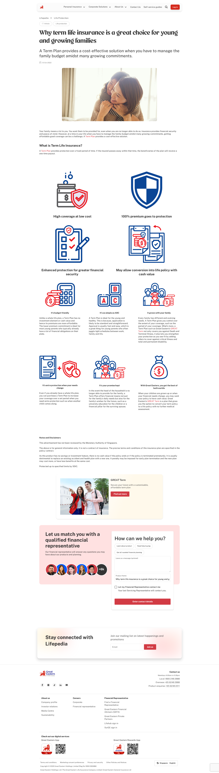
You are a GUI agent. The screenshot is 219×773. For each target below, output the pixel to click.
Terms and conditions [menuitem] (48, 762)
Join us (150, 647)
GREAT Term (153, 401)
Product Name (121, 576)
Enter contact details (143, 601)
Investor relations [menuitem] (49, 706)
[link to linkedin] (61, 685)
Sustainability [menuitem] (47, 715)
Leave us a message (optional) (127, 558)
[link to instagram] (48, 685)
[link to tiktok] (54, 685)
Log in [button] (175, 7)
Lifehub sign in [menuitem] (111, 723)
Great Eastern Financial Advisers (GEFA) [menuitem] (115, 710)
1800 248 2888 (172, 679)
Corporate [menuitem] (77, 702)
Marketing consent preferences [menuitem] (72, 762)
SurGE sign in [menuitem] (110, 727)
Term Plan (90, 136)
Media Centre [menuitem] (47, 711)
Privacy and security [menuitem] (95, 762)
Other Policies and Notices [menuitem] (116, 762)
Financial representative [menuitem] (84, 706)
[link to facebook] (42, 685)
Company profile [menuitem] (49, 702)
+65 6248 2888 (172, 682)
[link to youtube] (67, 685)
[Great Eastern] (41, 7)
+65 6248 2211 (173, 686)
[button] (168, 7)
